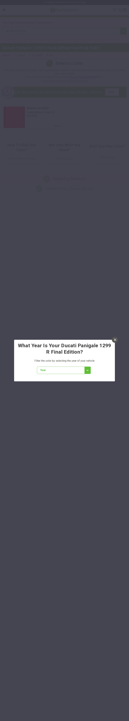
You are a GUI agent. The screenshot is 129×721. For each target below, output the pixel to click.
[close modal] (115, 340)
